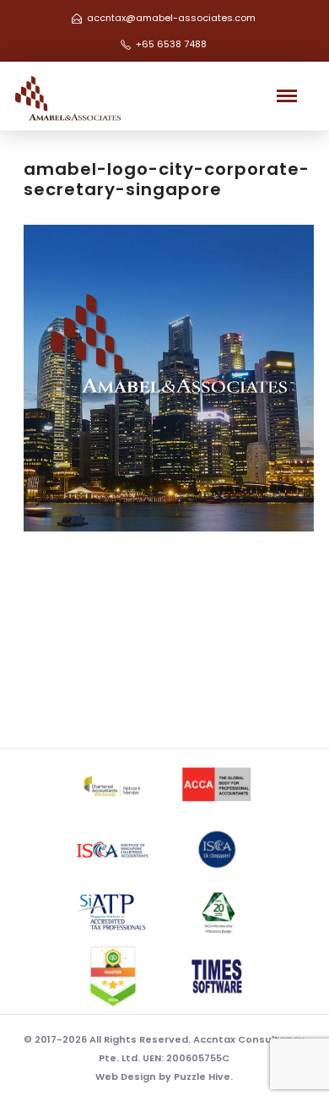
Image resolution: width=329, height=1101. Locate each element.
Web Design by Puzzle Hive (162, 1076)
